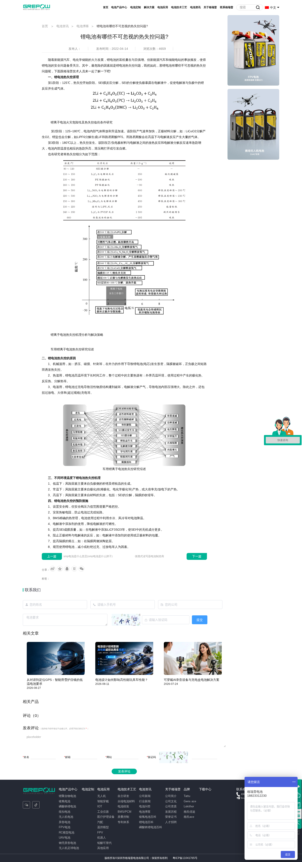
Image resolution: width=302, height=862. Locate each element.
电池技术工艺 (179, 7)
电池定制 (135, 7)
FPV (100, 832)
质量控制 (123, 816)
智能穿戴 (103, 801)
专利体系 (123, 822)
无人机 (101, 796)
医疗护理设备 (106, 816)
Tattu (187, 796)
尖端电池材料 (126, 801)
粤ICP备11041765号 (185, 858)
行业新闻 (145, 801)
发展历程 (171, 811)
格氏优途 (189, 811)
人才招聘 (171, 822)
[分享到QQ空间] (60, 569)
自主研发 (123, 796)
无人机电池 (66, 816)
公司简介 (171, 796)
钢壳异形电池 (67, 843)
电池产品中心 (119, 7)
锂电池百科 (146, 822)
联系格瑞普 (226, 7)
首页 (105, 7)
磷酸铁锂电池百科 (150, 827)
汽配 (100, 822)
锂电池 (111, 59)
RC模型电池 (66, 832)
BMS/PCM (124, 811)
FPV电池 (64, 827)
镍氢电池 (64, 801)
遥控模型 (103, 827)
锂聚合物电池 (67, 796)
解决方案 (149, 7)
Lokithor (189, 806)
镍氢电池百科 (147, 816)
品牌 (187, 789)
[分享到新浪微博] (52, 569)
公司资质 (171, 806)
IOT (99, 806)
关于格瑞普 (210, 7)
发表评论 (124, 771)
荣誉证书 (171, 816)
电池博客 (82, 26)
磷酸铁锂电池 (67, 806)
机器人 (101, 837)
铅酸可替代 (104, 843)
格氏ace (189, 816)
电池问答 (145, 806)
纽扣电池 (64, 811)
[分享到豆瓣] (74, 569)
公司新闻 (145, 796)
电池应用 (162, 7)
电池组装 (123, 806)
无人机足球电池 (69, 848)
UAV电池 (64, 837)
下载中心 (205, 789)
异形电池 (64, 822)
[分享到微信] (81, 569)
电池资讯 (195, 7)
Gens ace (190, 801)
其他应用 (103, 848)
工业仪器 (103, 811)
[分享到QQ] (67, 569)
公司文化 (171, 801)
